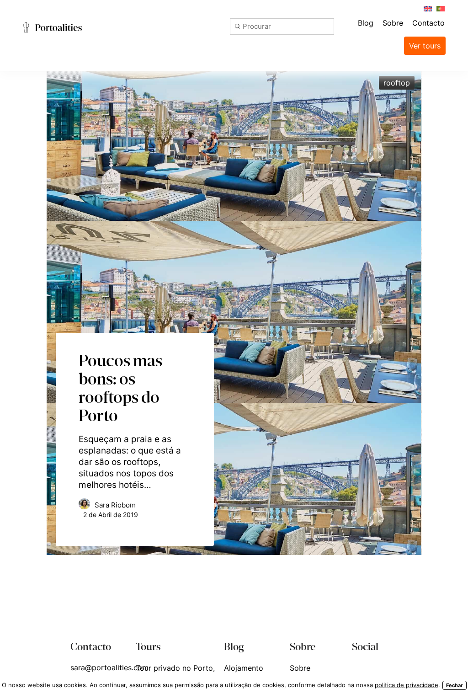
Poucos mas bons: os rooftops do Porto (120, 387)
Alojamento (243, 668)
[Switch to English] (427, 8)
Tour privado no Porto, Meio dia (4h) (175, 673)
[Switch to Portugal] (440, 8)
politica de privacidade (406, 685)
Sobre (300, 668)
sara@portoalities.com (109, 667)
